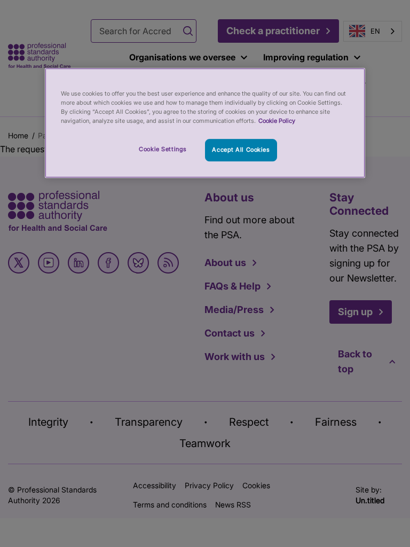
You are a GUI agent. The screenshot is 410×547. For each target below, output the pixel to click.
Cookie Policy (276, 120)
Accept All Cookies (241, 149)
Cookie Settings (163, 149)
